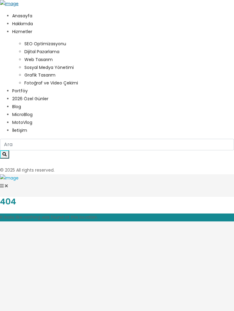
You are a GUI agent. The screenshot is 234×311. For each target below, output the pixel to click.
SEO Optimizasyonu (45, 44)
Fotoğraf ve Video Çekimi (51, 83)
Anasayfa (22, 16)
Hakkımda (22, 24)
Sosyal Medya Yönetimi (49, 67)
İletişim (19, 130)
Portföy (20, 91)
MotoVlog (22, 122)
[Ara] (4, 154)
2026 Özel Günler (30, 99)
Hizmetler (22, 32)
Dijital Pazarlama (41, 52)
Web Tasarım (38, 59)
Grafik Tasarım (39, 75)
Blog (16, 107)
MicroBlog (22, 114)
